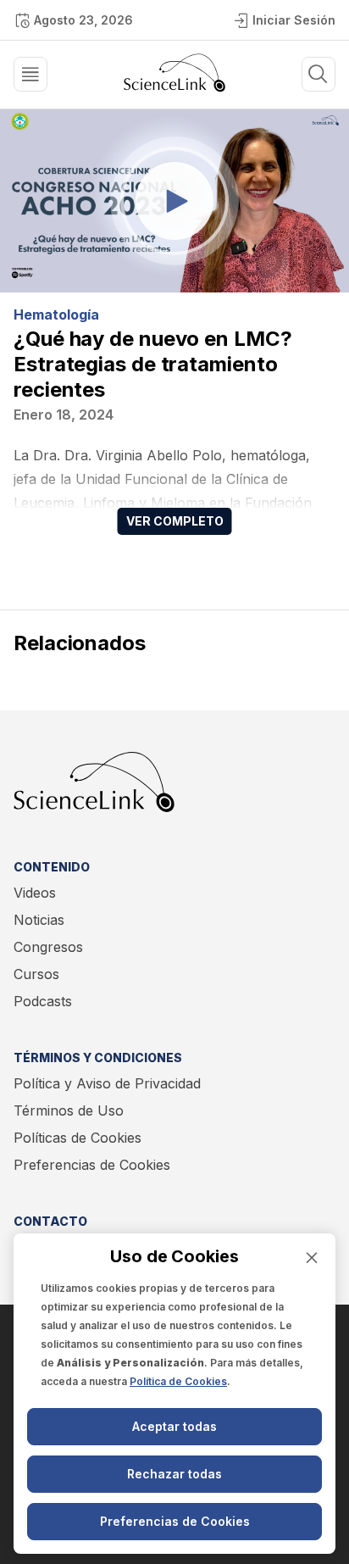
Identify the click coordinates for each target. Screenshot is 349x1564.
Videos (35, 892)
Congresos (48, 946)
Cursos (36, 974)
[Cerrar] (312, 1257)
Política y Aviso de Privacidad (107, 1083)
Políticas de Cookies (77, 1137)
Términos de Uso (69, 1110)
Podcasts (43, 1001)
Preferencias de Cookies (92, 1164)
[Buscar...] (30, 74)
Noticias (39, 919)
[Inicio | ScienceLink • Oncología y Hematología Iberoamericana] (174, 87)
